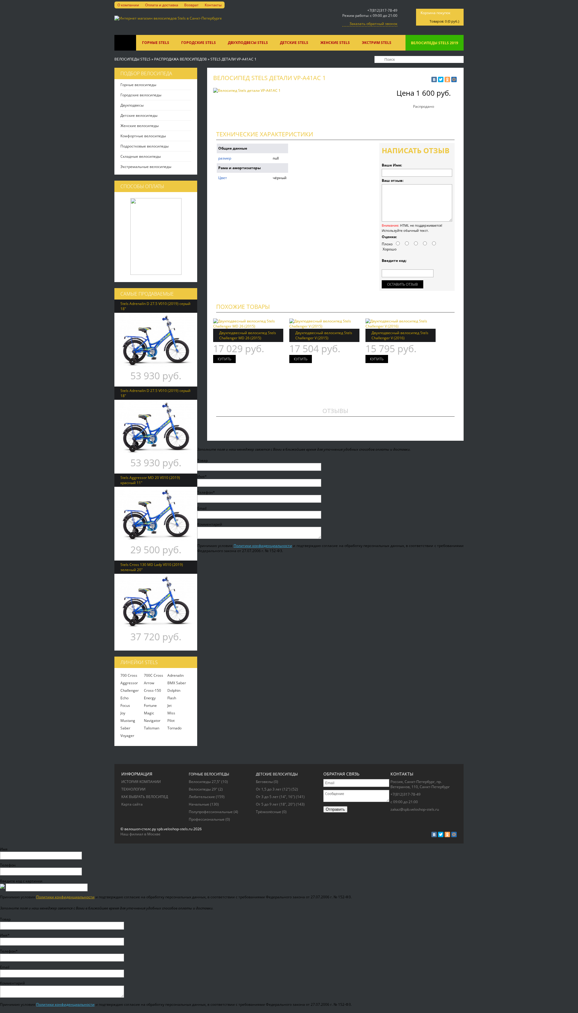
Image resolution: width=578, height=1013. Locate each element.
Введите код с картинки (21, 881)
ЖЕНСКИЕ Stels (335, 42)
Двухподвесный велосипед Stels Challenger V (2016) (399, 335)
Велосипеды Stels (132, 59)
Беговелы (267, 781)
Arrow (149, 682)
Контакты (213, 5)
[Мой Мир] (454, 79)
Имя (4, 849)
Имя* (202, 476)
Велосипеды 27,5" (208, 781)
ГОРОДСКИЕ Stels (198, 42)
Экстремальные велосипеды (145, 166)
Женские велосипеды (139, 125)
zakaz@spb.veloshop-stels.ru (414, 809)
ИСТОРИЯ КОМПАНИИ (141, 781)
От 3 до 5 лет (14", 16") (280, 796)
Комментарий (209, 524)
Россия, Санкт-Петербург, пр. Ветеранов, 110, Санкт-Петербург (420, 784)
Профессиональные (209, 819)
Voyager (127, 735)
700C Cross (153, 675)
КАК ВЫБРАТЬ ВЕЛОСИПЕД (144, 796)
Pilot (171, 720)
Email (202, 508)
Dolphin (173, 690)
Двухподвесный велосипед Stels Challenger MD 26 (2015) (247, 335)
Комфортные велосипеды (143, 135)
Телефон (8, 865)
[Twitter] (440, 79)
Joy (122, 713)
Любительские (207, 796)
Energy (150, 698)
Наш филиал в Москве (140, 834)
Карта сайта (132, 804)
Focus (125, 705)
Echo (124, 698)
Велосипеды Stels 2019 (434, 42)
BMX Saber (176, 682)
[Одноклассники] (447, 79)
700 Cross (128, 675)
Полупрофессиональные (213, 811)
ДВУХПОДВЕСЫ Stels (248, 42)
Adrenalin (175, 675)
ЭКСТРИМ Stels (376, 42)
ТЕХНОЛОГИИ (133, 789)
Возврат (191, 5)
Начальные (204, 804)
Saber (125, 728)
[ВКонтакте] (434, 79)
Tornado (174, 728)
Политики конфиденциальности (263, 545)
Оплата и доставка (161, 5)
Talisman (151, 728)
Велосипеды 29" (206, 789)
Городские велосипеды (140, 95)
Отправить (335, 809)
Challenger (129, 690)
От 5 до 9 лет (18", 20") (280, 804)
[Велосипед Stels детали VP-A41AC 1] (247, 90)
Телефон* (206, 492)
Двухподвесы (132, 105)
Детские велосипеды (138, 115)
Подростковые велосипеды (144, 146)
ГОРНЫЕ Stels (155, 42)
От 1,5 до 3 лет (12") (277, 789)
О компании (128, 5)
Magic (149, 713)
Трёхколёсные (271, 811)
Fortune (150, 705)
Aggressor (129, 682)
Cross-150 (152, 690)
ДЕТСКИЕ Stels (294, 42)
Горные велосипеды (138, 84)
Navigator (152, 720)
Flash (171, 698)
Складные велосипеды (140, 156)
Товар (202, 460)
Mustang (127, 720)
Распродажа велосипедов (180, 59)
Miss (171, 713)
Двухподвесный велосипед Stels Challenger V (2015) (323, 335)
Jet (169, 705)
